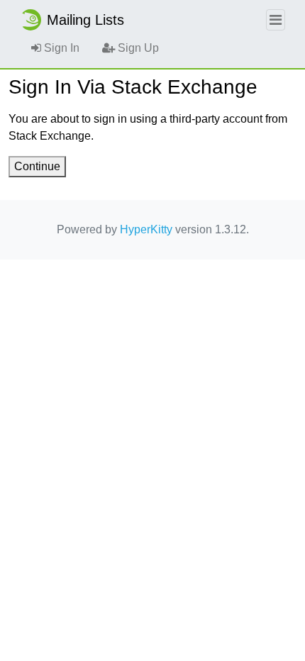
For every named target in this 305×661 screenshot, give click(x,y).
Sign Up (137, 48)
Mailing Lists (85, 20)
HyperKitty (146, 229)
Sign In (60, 48)
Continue (37, 166)
